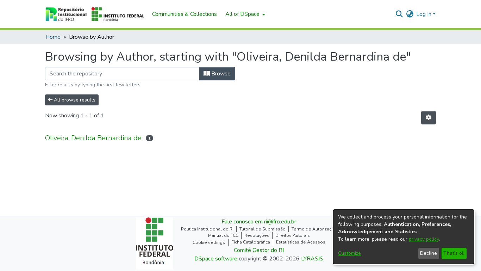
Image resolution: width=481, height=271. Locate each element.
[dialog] (403, 237)
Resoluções (256, 235)
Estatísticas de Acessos (300, 242)
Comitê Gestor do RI (259, 250)
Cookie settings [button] (209, 242)
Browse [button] (220, 74)
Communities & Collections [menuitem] (184, 14)
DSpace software (215, 259)
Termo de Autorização (314, 229)
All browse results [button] (73, 100)
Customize (349, 253)
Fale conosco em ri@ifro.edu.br (258, 222)
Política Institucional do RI (207, 229)
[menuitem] (244, 14)
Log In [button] (424, 14)
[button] (95, 14)
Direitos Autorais (292, 235)
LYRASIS (312, 259)
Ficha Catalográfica (250, 242)
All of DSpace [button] (242, 14)
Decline (428, 253)
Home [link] (53, 37)
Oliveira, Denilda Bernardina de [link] (93, 138)
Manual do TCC (223, 235)
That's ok (453, 253)
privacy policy (424, 239)
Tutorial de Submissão (262, 229)
